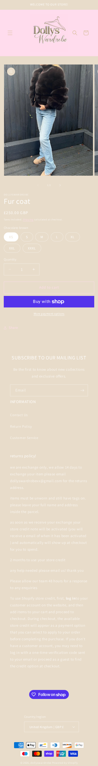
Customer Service (24, 437)
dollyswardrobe (40, 762)
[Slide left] (37, 185)
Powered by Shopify (65, 762)
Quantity (10, 259)
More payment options (49, 313)
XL (73, 237)
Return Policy (21, 426)
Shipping (28, 219)
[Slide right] (60, 185)
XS (11, 237)
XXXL (32, 248)
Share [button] (13, 327)
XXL (12, 248)
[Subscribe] (82, 390)
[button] (10, 32)
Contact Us (19, 415)
